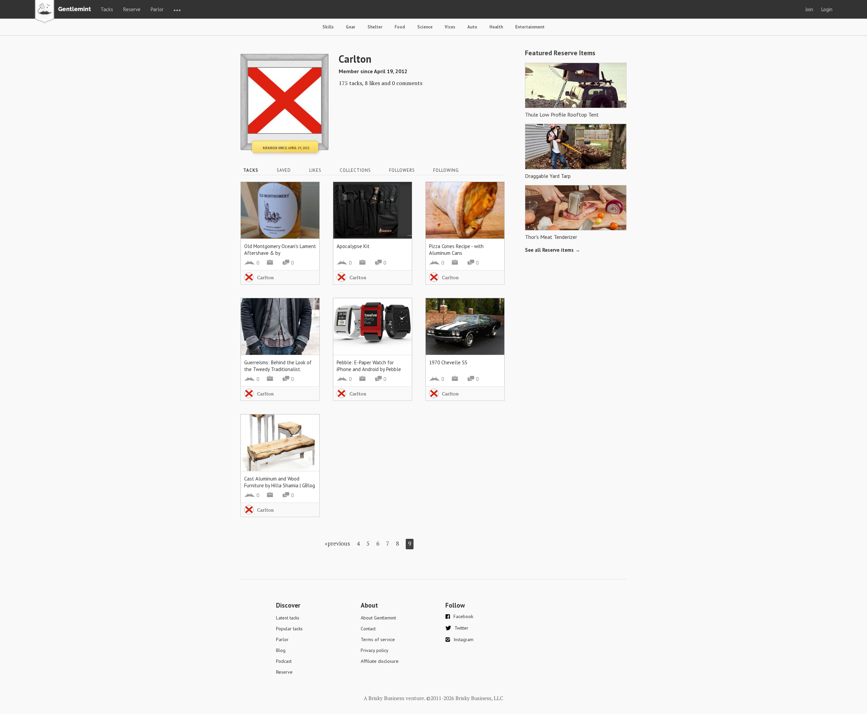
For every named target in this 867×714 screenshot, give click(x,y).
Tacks (107, 9)
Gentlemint (65, 12)
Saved (284, 170)
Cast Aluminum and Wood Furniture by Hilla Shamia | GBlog (279, 482)
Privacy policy (374, 650)
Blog (281, 650)
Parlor (157, 9)
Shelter (374, 27)
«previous (337, 543)
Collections (355, 170)
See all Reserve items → (552, 250)
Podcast (284, 661)
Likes (315, 170)
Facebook (463, 616)
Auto (472, 27)
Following (446, 170)
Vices (450, 27)
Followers (402, 170)
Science (424, 27)
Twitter (461, 628)
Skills (328, 27)
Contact (368, 629)
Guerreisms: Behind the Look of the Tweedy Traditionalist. (278, 365)
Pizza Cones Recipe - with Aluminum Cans (456, 249)
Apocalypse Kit (353, 246)
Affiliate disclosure (380, 661)
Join (809, 9)
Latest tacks (287, 618)
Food (400, 27)
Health (496, 27)
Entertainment (530, 27)
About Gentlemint (378, 618)
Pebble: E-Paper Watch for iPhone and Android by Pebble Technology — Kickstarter (369, 369)
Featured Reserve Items (560, 52)
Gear (350, 27)
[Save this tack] (307, 205)
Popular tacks (289, 629)
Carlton (265, 277)
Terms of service (378, 639)
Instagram (463, 639)
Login (826, 9)
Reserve (132, 9)
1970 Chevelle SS (448, 362)
